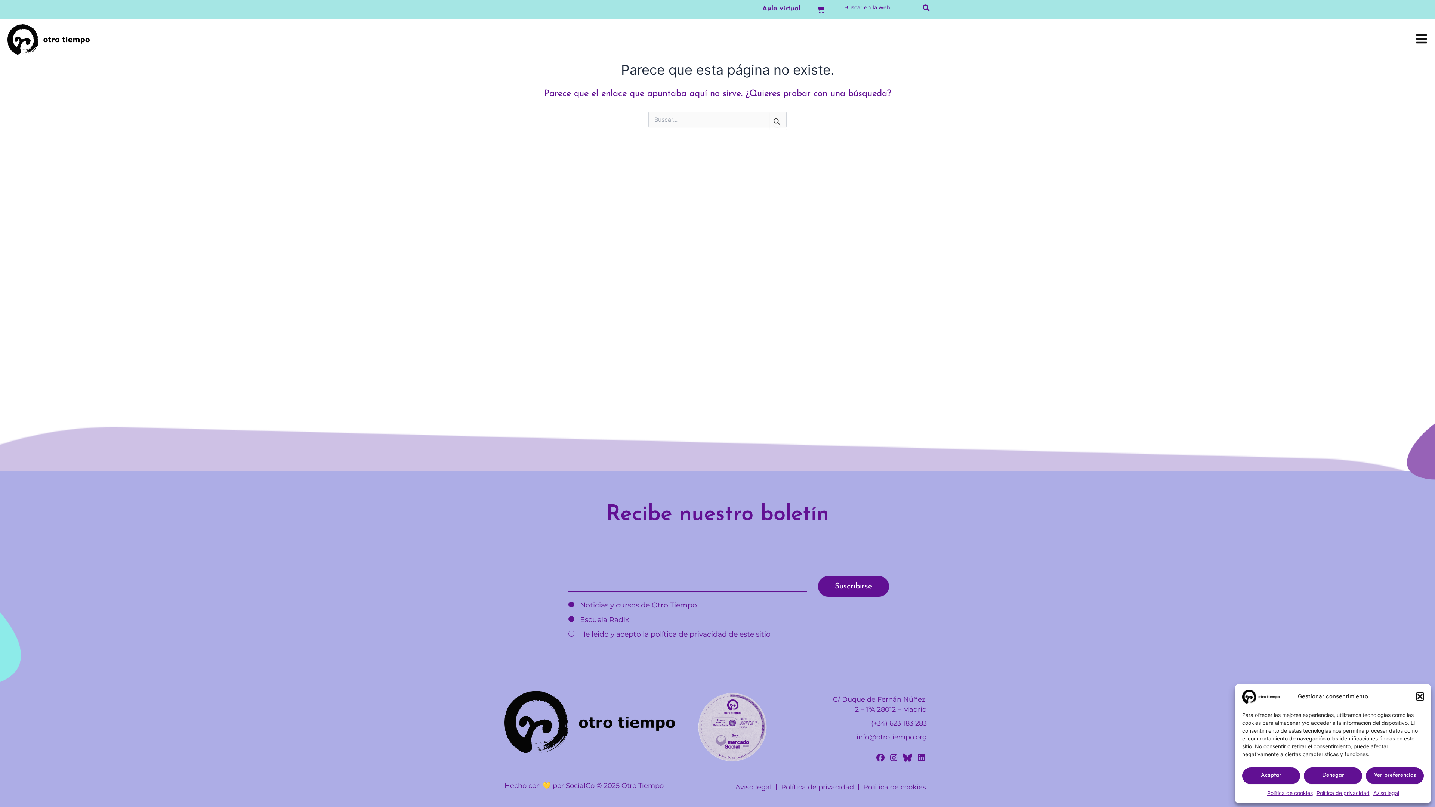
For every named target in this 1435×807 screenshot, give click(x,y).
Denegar (1333, 775)
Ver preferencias (1395, 775)
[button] (1420, 696)
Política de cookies (1290, 793)
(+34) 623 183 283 (899, 723)
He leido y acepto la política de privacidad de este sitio (675, 634)
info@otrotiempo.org (892, 737)
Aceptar (1271, 775)
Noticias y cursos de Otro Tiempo (637, 605)
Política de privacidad (1343, 793)
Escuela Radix (603, 619)
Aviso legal (1386, 793)
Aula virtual (781, 9)
